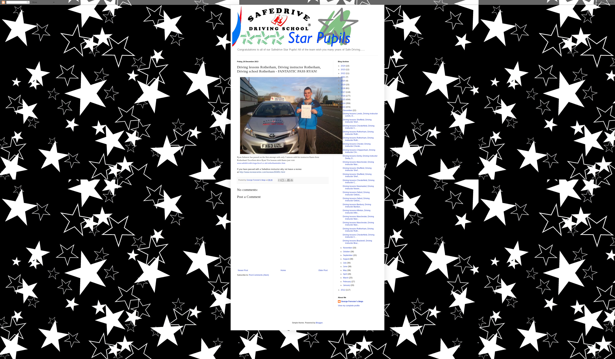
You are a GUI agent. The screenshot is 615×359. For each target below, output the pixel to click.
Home (283, 270)
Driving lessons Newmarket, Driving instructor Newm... (358, 187)
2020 (343, 81)
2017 (343, 92)
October (346, 251)
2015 (343, 99)
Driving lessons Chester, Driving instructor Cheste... (357, 145)
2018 (343, 88)
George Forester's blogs (352, 301)
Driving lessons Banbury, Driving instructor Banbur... (357, 205)
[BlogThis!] (282, 180)
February (347, 281)
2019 (343, 84)
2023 (343, 69)
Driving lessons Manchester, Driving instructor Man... (358, 163)
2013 (343, 107)
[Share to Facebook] (288, 180)
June (345, 266)
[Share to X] (285, 180)
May (345, 270)
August (346, 259)
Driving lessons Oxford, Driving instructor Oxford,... (356, 193)
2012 (343, 290)
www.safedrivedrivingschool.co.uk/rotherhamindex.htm (261, 163)
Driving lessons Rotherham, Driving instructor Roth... (358, 133)
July (345, 263)
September (348, 255)
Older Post (323, 270)
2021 (343, 77)
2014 (343, 103)
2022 (343, 73)
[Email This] (279, 180)
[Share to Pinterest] (291, 180)
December (348, 110)
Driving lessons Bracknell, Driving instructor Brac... (357, 242)
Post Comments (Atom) (259, 275)
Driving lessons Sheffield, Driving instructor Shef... (357, 121)
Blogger (319, 323)
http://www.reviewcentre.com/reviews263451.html (262, 172)
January (347, 285)
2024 (343, 66)
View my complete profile (349, 306)
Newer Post (243, 270)
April (345, 274)
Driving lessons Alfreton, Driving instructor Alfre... (356, 211)
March (346, 278)
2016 (343, 96)
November (348, 248)
